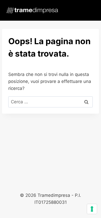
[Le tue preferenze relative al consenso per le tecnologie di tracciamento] (92, 209)
